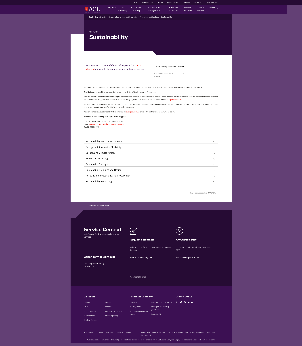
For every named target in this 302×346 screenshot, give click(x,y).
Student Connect (90, 320)
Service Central (173, 3)
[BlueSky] (181, 302)
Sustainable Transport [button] (98, 164)
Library (87, 266)
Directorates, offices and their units (123, 17)
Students (186, 3)
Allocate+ (109, 306)
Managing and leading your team (160, 308)
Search (212, 7)
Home (136, 3)
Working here (135, 306)
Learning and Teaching (94, 263)
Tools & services (200, 9)
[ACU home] (92, 9)
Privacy (120, 332)
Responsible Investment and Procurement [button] (108, 175)
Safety (128, 332)
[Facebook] (177, 302)
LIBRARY (160, 3)
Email (86, 306)
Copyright (99, 332)
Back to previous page (99, 205)
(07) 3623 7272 (139, 277)
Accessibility (88, 332)
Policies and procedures (173, 9)
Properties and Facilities (149, 17)
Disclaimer (110, 332)
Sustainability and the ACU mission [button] (104, 141)
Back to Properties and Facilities (170, 66)
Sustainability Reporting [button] (99, 181)
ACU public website (174, 99)
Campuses (111, 7)
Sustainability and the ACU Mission (164, 74)
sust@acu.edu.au (133, 112)
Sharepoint (198, 3)
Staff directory (212, 3)
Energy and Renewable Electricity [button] (103, 147)
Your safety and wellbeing (161, 302)
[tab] (151, 141)
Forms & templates (188, 9)
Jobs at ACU (156, 314)
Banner (108, 302)
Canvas (87, 302)
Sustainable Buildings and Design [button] (104, 170)
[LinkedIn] (188, 302)
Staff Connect (89, 315)
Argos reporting (111, 315)
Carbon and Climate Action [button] (100, 152)
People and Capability (136, 9)
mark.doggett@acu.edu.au (99, 124)
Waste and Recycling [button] (97, 158)
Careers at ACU (147, 3)
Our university (122, 9)
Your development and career (139, 312)
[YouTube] (192, 302)
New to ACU (135, 302)
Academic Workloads (113, 311)
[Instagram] (185, 302)
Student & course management (154, 9)
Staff (91, 17)
